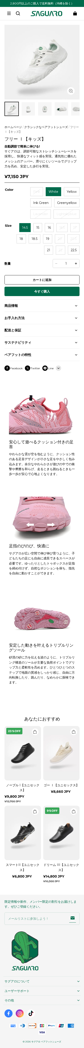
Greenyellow (67, 203)
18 (21, 239)
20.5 (73, 239)
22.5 (74, 250)
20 (60, 239)
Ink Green (41, 203)
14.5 (25, 228)
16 (49, 228)
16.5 (62, 228)
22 (60, 250)
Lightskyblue (66, 214)
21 (48, 250)
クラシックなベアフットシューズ (46, 127)
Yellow (72, 192)
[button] (8, 13)
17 (75, 228)
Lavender (40, 214)
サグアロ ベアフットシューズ (46, 1041)
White (53, 192)
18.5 (34, 239)
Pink (36, 192)
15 (37, 228)
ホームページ (13, 127)
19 (47, 239)
